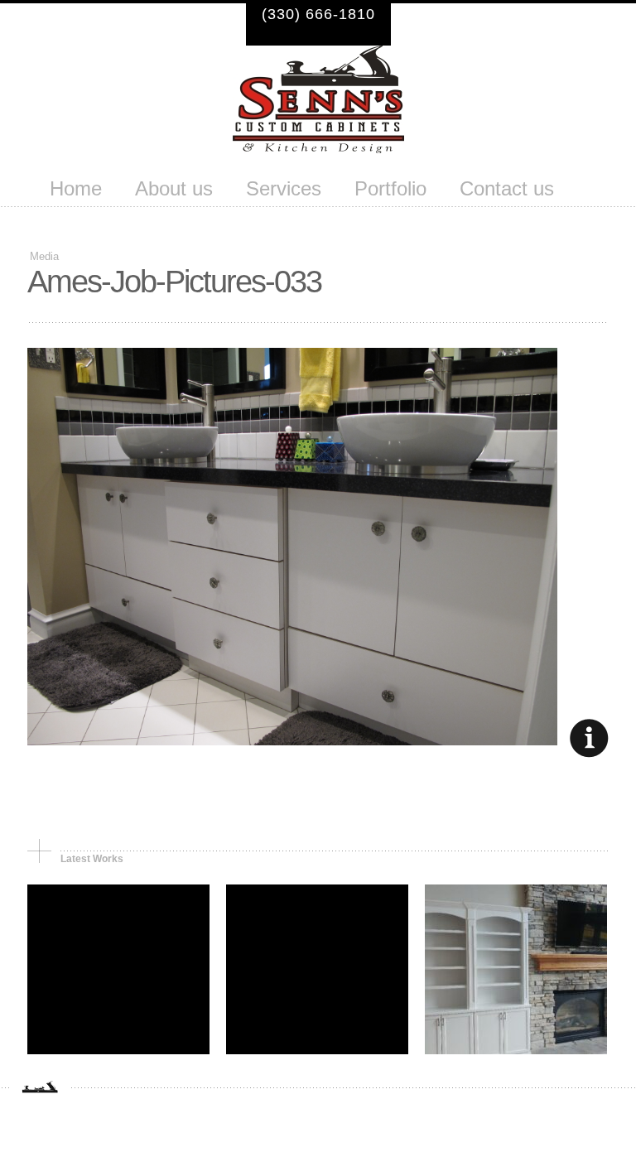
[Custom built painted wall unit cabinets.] (516, 1049)
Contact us (507, 190)
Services (283, 190)
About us (174, 190)
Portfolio (390, 190)
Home (76, 190)
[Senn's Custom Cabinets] (318, 148)
